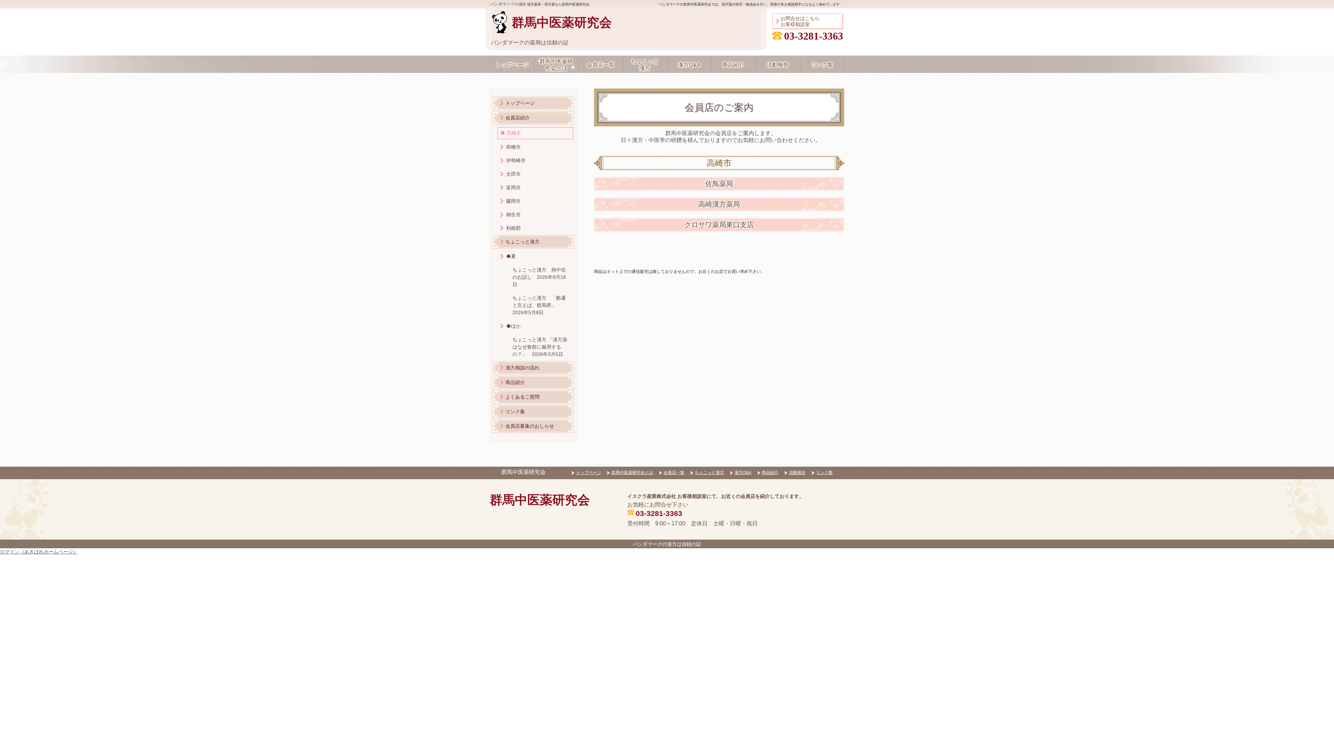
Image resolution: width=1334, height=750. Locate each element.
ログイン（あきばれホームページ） (39, 552)
